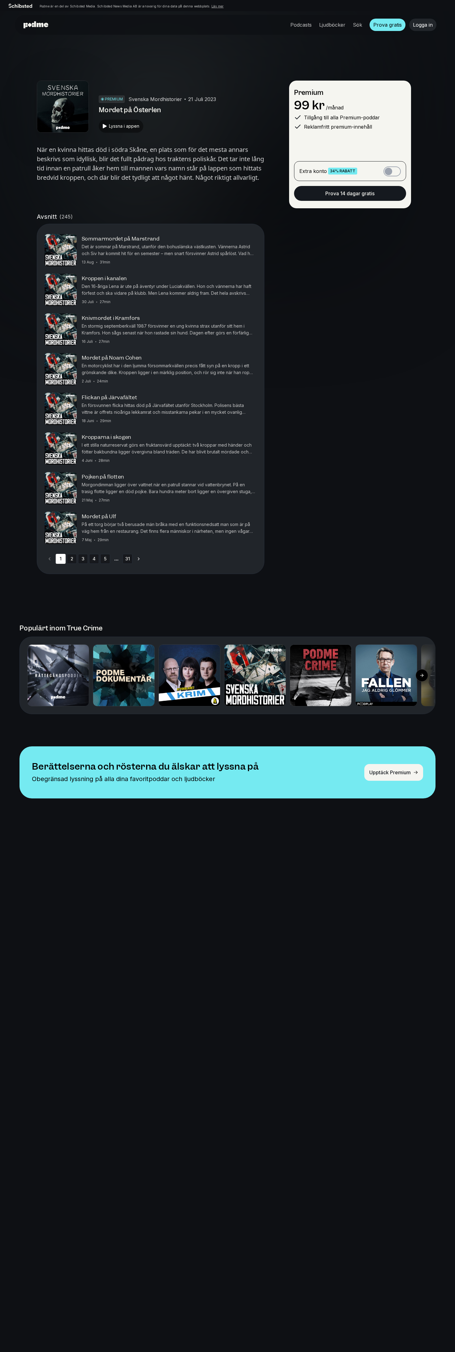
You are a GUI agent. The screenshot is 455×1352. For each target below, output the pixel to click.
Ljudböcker (332, 25)
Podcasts (301, 25)
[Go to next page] (139, 559)
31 (127, 558)
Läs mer (217, 6)
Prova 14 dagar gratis (350, 193)
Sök (357, 25)
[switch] (392, 171)
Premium (308, 92)
